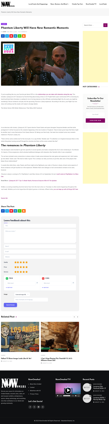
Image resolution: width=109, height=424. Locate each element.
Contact (32, 387)
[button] (74, 316)
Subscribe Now (95, 120)
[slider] (66, 395)
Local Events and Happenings (38, 4)
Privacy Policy (34, 394)
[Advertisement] (95, 56)
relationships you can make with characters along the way (55, 94)
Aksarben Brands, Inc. (68, 421)
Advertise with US (35, 390)
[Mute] (76, 396)
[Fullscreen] (78, 396)
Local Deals (103, 4)
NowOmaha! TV (91, 4)
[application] (68, 390)
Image (5, 294)
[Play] (58, 396)
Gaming (3, 355)
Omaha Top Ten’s (77, 4)
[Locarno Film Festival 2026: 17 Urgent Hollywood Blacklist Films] (87, 387)
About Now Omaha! (35, 384)
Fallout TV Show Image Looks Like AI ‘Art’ (16, 358)
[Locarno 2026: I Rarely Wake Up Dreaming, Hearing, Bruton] (87, 398)
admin (4, 31)
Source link (4, 198)
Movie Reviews (97, 384)
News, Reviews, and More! (59, 4)
